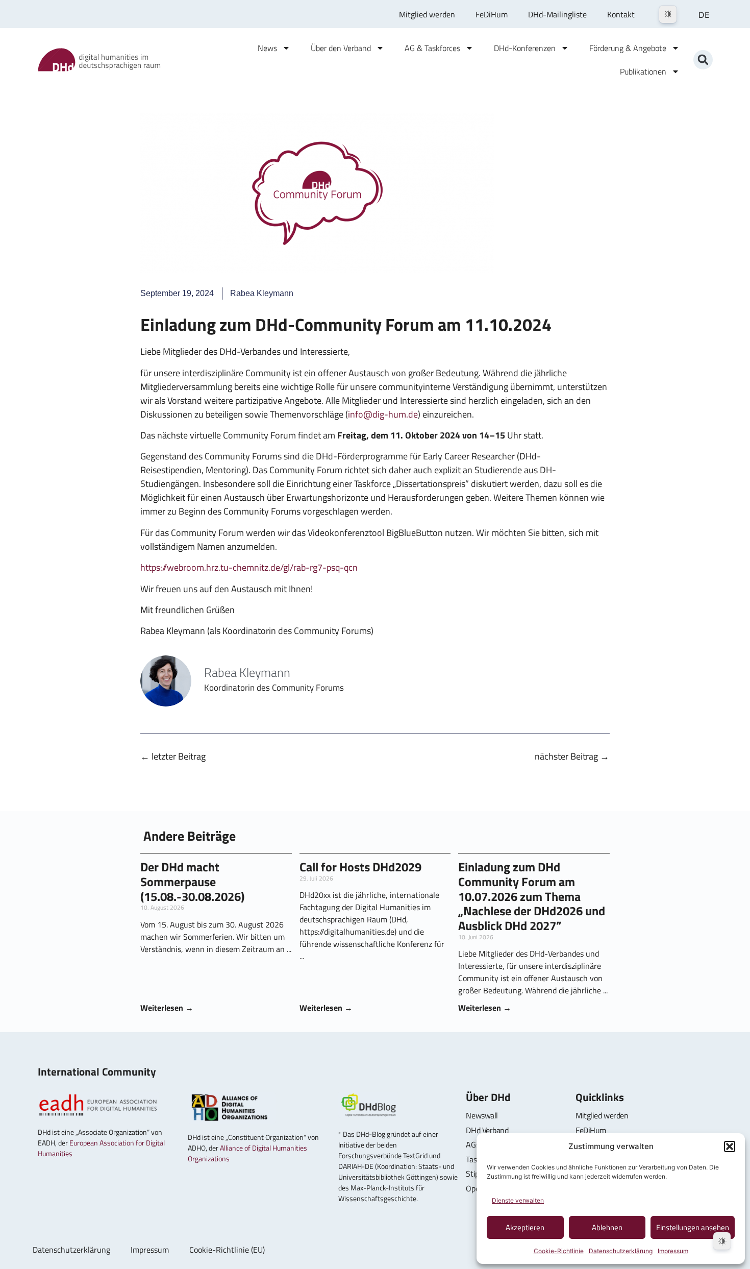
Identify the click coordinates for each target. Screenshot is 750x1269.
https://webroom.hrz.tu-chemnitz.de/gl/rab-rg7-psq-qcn (249, 567)
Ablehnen (607, 1227)
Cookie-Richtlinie (559, 1251)
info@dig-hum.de (383, 414)
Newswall (481, 1115)
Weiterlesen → (166, 1008)
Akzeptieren (525, 1227)
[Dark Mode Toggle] (668, 14)
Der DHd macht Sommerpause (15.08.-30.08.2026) (192, 882)
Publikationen (643, 71)
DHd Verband (487, 1130)
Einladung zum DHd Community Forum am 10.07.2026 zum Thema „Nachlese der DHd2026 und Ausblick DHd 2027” (531, 896)
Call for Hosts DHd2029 (360, 867)
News (267, 48)
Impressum (673, 1251)
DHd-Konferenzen (525, 48)
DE (704, 15)
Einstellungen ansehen (692, 1227)
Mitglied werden (427, 14)
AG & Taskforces (432, 48)
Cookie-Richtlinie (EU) (227, 1249)
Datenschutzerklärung (621, 1251)
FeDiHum (492, 14)
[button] (729, 1146)
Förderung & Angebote (627, 48)
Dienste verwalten (518, 1200)
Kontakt (621, 14)
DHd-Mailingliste (557, 14)
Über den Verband (341, 48)
